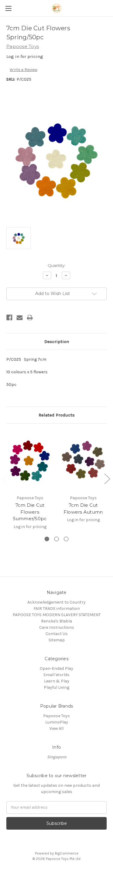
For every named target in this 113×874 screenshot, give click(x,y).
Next (107, 478)
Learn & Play (56, 681)
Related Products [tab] (57, 415)
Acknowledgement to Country (56, 602)
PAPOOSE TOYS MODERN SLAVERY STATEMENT (57, 614)
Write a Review (23, 69)
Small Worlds (56, 674)
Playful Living (56, 687)
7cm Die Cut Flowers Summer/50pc (30, 511)
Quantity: (56, 265)
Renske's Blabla (56, 621)
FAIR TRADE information (56, 608)
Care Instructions (56, 627)
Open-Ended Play (56, 668)
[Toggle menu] (8, 8)
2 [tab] (56, 539)
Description (56, 341)
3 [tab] (66, 539)
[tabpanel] (30, 483)
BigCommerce (66, 853)
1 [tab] (47, 539)
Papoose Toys (56, 715)
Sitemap (57, 640)
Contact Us (57, 633)
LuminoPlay (56, 722)
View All (56, 728)
